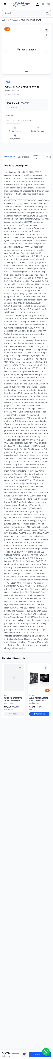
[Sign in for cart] (48, 4)
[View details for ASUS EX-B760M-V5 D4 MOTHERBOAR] (13, 678)
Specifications (23, 157)
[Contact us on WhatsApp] (46, 1052)
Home (6, 20)
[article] (13, 690)
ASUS (8, 82)
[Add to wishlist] (20, 668)
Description (9, 156)
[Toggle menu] (5, 4)
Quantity (9, 115)
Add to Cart (40, 1054)
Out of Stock (13, 714)
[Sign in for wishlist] (42, 4)
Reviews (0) (36, 156)
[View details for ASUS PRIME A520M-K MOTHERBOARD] (39, 678)
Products (15, 20)
